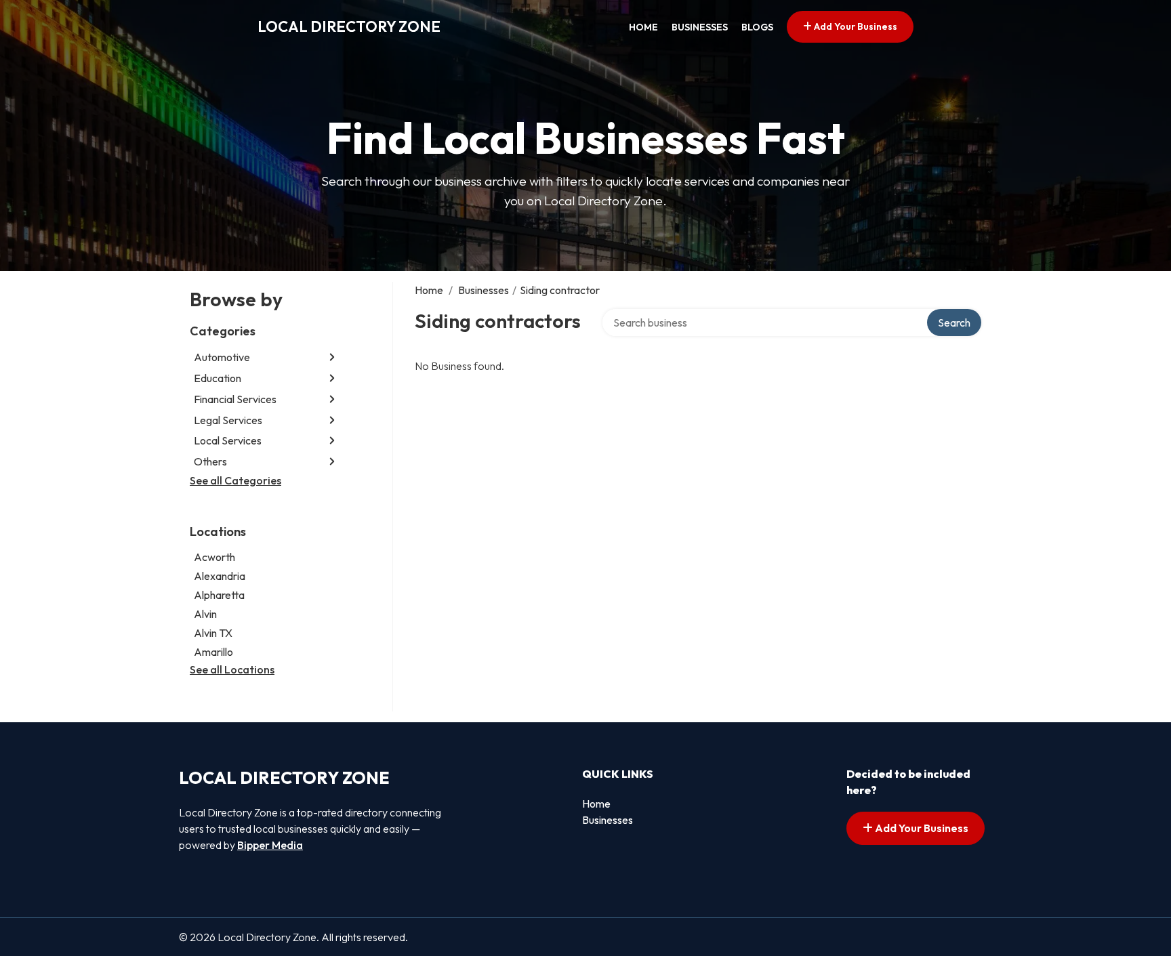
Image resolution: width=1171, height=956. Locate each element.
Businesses (700, 27)
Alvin (205, 614)
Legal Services (228, 420)
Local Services (228, 440)
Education (217, 378)
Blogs (757, 27)
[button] (332, 357)
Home (643, 27)
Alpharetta (219, 595)
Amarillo (213, 652)
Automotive (222, 357)
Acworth (214, 557)
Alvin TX (213, 633)
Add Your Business (854, 26)
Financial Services (235, 399)
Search (954, 322)
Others (210, 461)
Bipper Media (270, 845)
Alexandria (219, 576)
